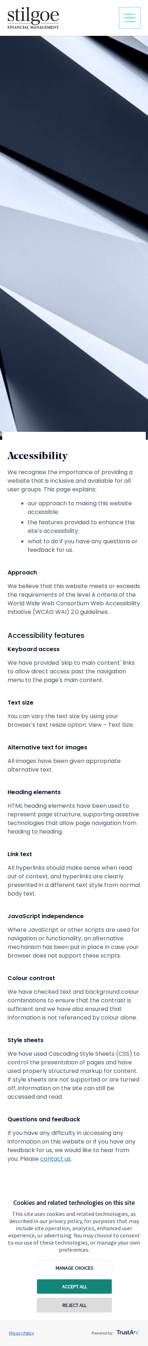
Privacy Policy (21, 1333)
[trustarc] (127, 1330)
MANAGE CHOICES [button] (74, 1268)
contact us (55, 1159)
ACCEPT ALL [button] (74, 1286)
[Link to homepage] (59, 18)
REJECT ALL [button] (75, 1305)
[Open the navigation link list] (129, 18)
